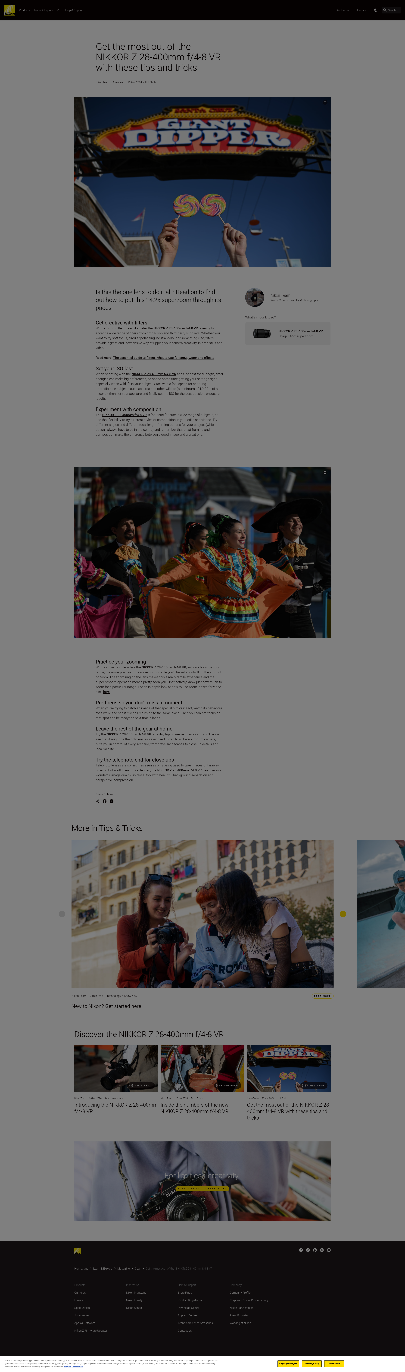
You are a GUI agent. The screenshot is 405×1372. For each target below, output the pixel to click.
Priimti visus (334, 1363)
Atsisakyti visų (312, 1363)
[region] (202, 1364)
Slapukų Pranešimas (73, 1366)
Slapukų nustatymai (288, 1363)
